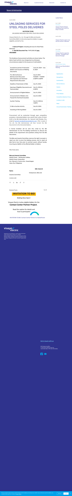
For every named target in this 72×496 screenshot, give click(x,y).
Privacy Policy (18, 494)
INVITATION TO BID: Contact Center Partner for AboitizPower (27, 217)
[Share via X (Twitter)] (13, 182)
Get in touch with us (47, 341)
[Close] (70, 493)
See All (45, 190)
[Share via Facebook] (10, 182)
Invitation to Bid (12, 178)
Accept (66, 493)
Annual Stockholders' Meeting (60, 64)
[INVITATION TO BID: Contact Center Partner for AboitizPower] (28, 204)
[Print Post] (23, 182)
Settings (59, 493)
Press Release (58, 24)
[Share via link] (20, 182)
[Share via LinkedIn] (17, 182)
